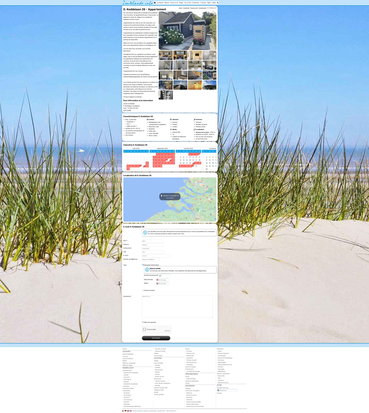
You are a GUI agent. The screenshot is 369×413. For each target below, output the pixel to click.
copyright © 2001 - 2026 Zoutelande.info (166, 410)
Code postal (127, 248)
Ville (124, 252)
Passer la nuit (174, 2)
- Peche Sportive (190, 362)
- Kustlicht (126, 402)
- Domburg (220, 360)
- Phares (157, 374)
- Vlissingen (220, 369)
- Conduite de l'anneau (192, 371)
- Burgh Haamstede (191, 404)
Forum (187, 383)
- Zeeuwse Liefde (159, 351)
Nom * (125, 241)
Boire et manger (190, 367)
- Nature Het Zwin (222, 382)
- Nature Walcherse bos (224, 364)
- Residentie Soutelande (130, 384)
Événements (195, 2)
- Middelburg (221, 371)
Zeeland (188, 388)
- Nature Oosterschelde (193, 402)
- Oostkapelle (221, 355)
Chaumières (126, 390)
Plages (181, 2)
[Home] (154, 2)
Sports (187, 349)
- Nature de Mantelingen (224, 358)
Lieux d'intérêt (158, 363)
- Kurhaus (126, 381)
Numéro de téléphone (130, 259)
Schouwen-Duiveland (192, 390)
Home (125, 349)
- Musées (157, 365)
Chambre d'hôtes (128, 388)
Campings (126, 386)
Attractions (157, 378)
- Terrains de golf (191, 360)
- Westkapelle (221, 362)
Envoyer (157, 338)
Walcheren (220, 349)
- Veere (219, 351)
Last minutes (158, 355)
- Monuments (158, 370)
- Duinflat (125, 375)
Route (187, 376)
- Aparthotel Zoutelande (130, 372)
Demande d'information (151, 265)
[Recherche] (218, 2)
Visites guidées (159, 394)
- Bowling (157, 385)
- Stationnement (190, 378)
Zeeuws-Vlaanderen (223, 373)
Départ (146, 283)
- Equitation (189, 364)
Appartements (127, 370)
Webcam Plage (127, 365)
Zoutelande (160, 2)
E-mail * (125, 255)
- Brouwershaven (191, 395)
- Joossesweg (127, 399)
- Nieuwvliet (220, 376)
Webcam (166, 2)
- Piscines (188, 351)
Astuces (125, 356)
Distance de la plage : (202, 132)
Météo (214, 2)
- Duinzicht (126, 397)
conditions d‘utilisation (138, 410)
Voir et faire (187, 2)
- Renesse (188, 393)
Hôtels (156, 353)
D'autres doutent (149, 290)
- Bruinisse (188, 397)
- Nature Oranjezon (223, 353)
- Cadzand (220, 380)
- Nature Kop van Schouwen (194, 406)
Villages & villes (159, 390)
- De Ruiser (126, 393)
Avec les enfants (128, 358)
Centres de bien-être (160, 388)
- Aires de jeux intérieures (162, 383)
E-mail (129, 110)
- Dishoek (220, 367)
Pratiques (203, 2)
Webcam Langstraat (129, 363)
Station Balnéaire (128, 354)
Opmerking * (127, 296)
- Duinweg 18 (127, 379)
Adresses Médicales (192, 381)
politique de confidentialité (150, 410)
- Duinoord (126, 377)
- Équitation (189, 358)
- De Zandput (127, 395)
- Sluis (219, 378)
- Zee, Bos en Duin (160, 349)
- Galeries (157, 367)
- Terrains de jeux (159, 381)
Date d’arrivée (148, 279)
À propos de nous (222, 388)
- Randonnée (189, 355)
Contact (219, 393)
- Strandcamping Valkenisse (132, 406)
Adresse (126, 244)
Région (209, 2)
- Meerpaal (126, 404)
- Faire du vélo (190, 353)
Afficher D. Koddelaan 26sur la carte (171, 197)
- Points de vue (159, 376)
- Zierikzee (188, 399)
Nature (156, 392)
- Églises (157, 372)
